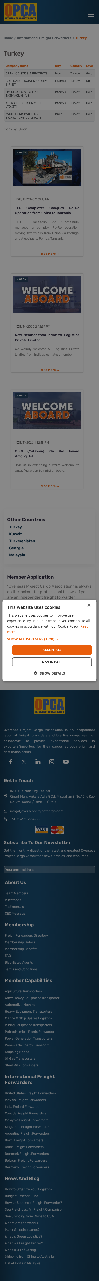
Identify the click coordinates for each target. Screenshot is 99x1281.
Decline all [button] (52, 662)
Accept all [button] (52, 650)
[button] (49, 639)
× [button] (89, 605)
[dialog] (49, 640)
